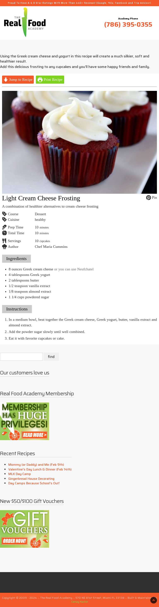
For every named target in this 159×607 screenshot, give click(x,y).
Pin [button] (154, 197)
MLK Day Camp (19, 473)
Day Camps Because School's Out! (34, 483)
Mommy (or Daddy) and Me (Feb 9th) (36, 464)
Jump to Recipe (20, 79)
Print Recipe (52, 79)
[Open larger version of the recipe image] (79, 142)
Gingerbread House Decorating (31, 478)
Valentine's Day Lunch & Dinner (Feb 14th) (40, 469)
